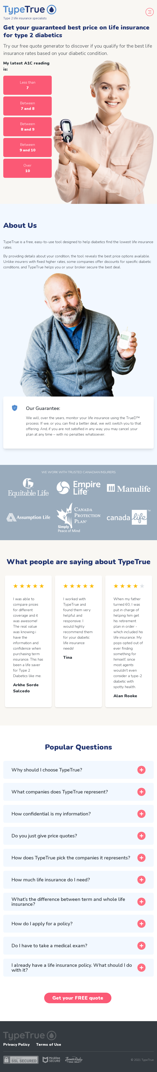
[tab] (78, 770)
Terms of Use (48, 1044)
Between (27, 106)
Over (27, 168)
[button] (78, 770)
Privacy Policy (16, 1044)
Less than (27, 85)
